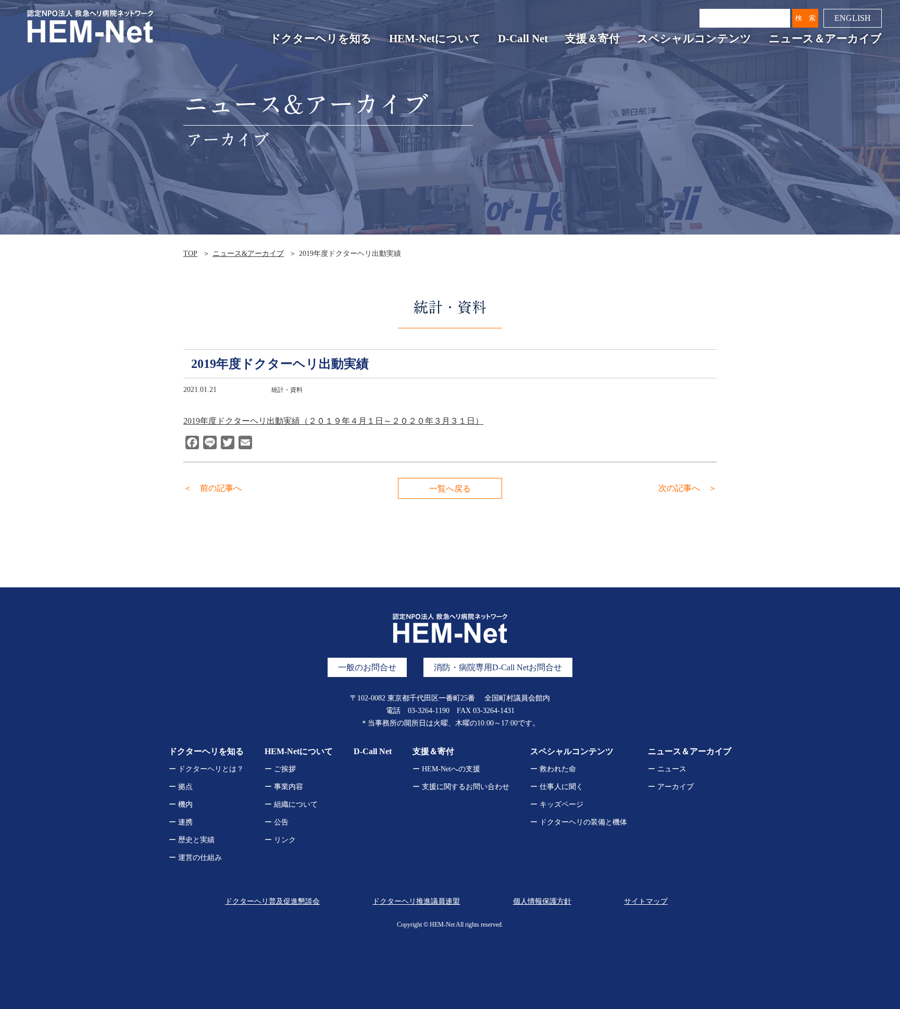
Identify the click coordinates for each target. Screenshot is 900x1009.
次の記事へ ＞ (687, 488)
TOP (190, 253)
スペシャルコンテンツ (694, 38)
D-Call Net (523, 38)
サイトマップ (646, 901)
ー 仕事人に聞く (556, 787)
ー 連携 (181, 822)
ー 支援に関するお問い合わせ (461, 787)
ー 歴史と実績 (192, 840)
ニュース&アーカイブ (248, 253)
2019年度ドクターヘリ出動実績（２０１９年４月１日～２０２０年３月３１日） (333, 420)
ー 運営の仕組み (195, 858)
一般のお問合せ (367, 667)
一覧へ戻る (450, 488)
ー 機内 (181, 804)
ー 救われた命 (553, 769)
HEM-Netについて (435, 38)
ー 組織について (291, 804)
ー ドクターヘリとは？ (206, 769)
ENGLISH (852, 18)
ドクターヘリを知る (321, 38)
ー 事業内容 (284, 787)
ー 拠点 (181, 787)
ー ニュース (667, 769)
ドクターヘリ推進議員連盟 (416, 901)
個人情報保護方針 (542, 901)
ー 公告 (277, 822)
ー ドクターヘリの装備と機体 (578, 822)
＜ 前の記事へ (212, 488)
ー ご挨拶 (280, 769)
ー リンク (280, 840)
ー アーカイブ (671, 787)
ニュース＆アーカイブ (825, 38)
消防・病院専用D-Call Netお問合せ (498, 667)
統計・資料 (287, 389)
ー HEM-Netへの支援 (446, 769)
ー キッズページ (556, 804)
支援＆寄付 (592, 38)
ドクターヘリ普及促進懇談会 (272, 901)
